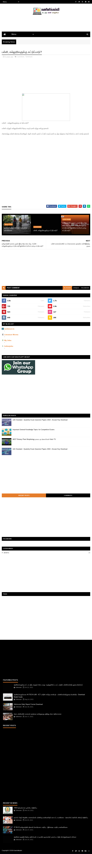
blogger (67, 288)
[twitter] (79, 1)
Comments (68, 495)
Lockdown (20, 57)
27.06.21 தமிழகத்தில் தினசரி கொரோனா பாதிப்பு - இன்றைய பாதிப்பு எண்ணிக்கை (41, 827)
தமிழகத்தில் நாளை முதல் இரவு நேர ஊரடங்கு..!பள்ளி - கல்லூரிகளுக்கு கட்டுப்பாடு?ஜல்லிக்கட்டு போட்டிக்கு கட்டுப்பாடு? (74, 226)
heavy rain (8, 224)
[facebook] (76, 1)
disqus (76, 288)
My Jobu (7, 340)
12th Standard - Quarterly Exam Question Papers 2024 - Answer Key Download (40, 420)
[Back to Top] (89, 851)
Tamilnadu (28, 57)
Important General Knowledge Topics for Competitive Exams (34, 429)
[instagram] (85, 1)
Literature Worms (11, 335)
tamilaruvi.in (9, 329)
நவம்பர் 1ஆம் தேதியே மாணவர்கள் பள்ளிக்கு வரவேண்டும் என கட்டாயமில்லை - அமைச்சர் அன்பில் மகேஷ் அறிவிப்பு (51, 817)
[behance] (89, 1)
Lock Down (66, 219)
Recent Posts (23, 495)
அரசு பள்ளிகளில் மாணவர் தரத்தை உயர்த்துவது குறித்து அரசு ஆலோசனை (37, 714)
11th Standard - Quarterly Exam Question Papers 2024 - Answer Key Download (40, 449)
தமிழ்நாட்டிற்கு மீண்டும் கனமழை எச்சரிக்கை (15, 229)
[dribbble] (82, 1)
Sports (6, 552)
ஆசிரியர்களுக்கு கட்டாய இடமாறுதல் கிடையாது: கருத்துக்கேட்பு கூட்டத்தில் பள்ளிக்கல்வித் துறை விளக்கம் (48, 685)
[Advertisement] (46, 27)
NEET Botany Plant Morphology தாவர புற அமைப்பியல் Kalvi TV (34, 439)
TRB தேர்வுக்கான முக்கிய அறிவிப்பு (25, 808)
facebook (85, 288)
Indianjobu (8, 346)
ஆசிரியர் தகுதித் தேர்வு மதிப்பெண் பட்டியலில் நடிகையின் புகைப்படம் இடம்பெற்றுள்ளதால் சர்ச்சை (45, 837)
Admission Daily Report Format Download (28, 704)
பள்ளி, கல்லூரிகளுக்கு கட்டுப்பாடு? (45, 230)
